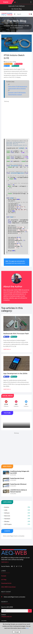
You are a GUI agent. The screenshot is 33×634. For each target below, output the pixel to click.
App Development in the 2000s (15, 373)
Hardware (17, 518)
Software (19, 64)
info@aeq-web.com (6, 616)
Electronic (17, 515)
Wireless (17, 521)
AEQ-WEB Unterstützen (8, 587)
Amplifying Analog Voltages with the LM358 (19, 472)
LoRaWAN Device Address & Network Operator (18, 490)
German (16, 66)
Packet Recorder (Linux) (17, 478)
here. (27, 628)
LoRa (17, 510)
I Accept (16, 632)
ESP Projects (17, 524)
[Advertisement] (16, 118)
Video (7, 66)
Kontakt (3, 576)
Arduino (17, 507)
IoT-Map (3, 579)
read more (6, 349)
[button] (30, 2)
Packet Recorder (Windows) (18, 484)
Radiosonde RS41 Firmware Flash (16, 334)
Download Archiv (6, 583)
